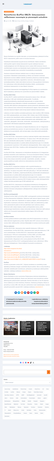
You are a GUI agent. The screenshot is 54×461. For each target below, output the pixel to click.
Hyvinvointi (39, 395)
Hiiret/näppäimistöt (30, 395)
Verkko (35, 410)
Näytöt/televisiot (7, 404)
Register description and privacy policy (11, 356)
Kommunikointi (24, 398)
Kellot (17, 398)
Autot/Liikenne (15, 389)
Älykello (36, 413)
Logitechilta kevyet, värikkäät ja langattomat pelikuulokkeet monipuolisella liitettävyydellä (40, 301)
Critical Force (37, 389)
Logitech (45, 398)
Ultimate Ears (16, 410)
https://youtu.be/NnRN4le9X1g (12, 252)
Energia (27, 21)
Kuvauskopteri (32, 398)
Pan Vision (23, 404)
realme (36, 404)
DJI (43, 389)
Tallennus (19, 407)
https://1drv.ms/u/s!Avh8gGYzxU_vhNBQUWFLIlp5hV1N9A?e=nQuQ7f (22, 259)
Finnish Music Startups (38, 392)
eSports (29, 392)
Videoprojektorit (7, 413)
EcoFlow (23, 21)
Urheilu (22, 410)
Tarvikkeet (31, 21)
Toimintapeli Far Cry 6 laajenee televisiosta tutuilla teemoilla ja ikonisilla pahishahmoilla (16, 301)
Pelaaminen (29, 404)
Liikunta (39, 398)
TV (5, 410)
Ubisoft (9, 410)
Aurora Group (7, 389)
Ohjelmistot (16, 404)
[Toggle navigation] (3, 3)
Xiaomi (30, 413)
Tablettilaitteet (12, 407)
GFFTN (17, 395)
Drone (47, 389)
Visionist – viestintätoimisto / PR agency (27, 432)
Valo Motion (29, 410)
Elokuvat (18, 392)
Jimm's (5, 398)
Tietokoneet (40, 407)
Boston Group (17, 21)
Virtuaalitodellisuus (17, 413)
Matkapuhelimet (16, 401)
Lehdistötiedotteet (8, 11)
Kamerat (11, 398)
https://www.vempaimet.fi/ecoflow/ (13, 248)
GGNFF (22, 395)
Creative (30, 389)
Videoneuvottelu (42, 410)
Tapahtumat (26, 407)
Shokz (5, 407)
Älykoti (41, 413)
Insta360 (45, 395)
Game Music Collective (9, 395)
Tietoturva (47, 407)
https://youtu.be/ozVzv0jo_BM (12, 257)
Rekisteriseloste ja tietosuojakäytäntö (11, 354)
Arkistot (5, 379)
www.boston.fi (7, 250)
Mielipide (23, 401)
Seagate (47, 404)
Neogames (42, 401)
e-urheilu (6, 392)
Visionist (25, 413)
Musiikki (29, 401)
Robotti (41, 404)
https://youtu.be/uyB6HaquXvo (12, 255)
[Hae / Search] (48, 372)
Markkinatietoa (7, 401)
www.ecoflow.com (26, 271)
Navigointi (36, 401)
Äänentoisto (6, 416)
